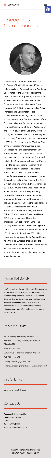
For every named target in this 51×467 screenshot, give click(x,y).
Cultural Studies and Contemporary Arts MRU (22, 353)
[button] (48, 9)
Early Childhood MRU (12, 357)
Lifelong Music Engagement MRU (17, 361)
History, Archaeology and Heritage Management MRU (25, 366)
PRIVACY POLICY (19, 453)
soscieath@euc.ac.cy (18, 427)
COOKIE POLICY (33, 453)
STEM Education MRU (12, 348)
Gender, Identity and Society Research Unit (21, 336)
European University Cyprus (15, 390)
